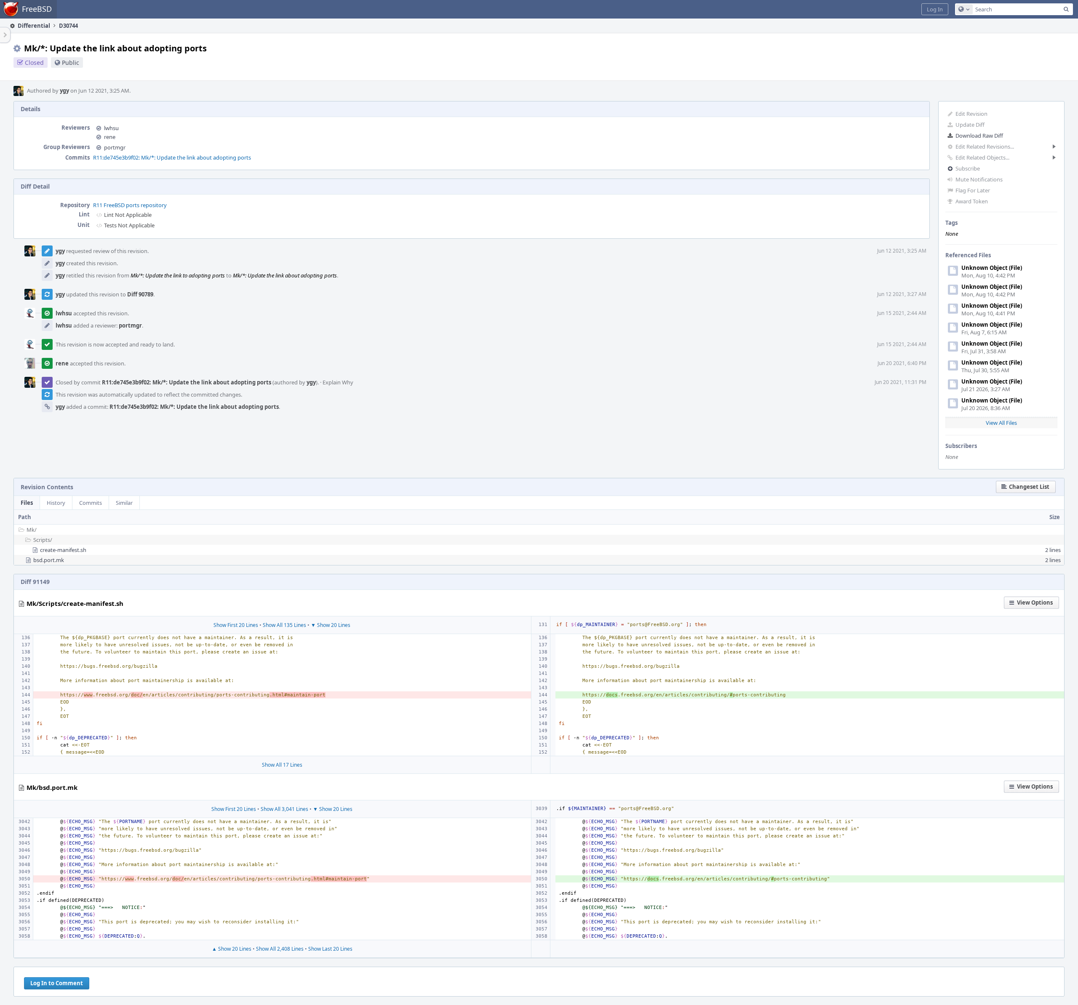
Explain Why (338, 382)
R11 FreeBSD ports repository (130, 205)
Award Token (971, 201)
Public (70, 63)
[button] (934, 9)
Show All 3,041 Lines (284, 809)
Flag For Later (972, 190)
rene (109, 137)
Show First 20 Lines (235, 625)
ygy (64, 90)
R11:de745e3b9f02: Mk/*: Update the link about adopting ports (172, 157)
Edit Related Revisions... (984, 146)
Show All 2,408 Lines (280, 948)
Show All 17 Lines (282, 764)
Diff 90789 (140, 294)
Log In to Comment (56, 983)
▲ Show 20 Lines (231, 948)
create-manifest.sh (63, 550)
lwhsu (111, 128)
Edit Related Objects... (982, 157)
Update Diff (970, 124)
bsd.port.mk (48, 560)
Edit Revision (971, 113)
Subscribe (967, 168)
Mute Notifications (979, 179)
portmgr (114, 147)
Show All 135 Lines (284, 625)
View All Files (1001, 423)
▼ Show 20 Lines (330, 625)
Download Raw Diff (979, 135)
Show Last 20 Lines (330, 948)
